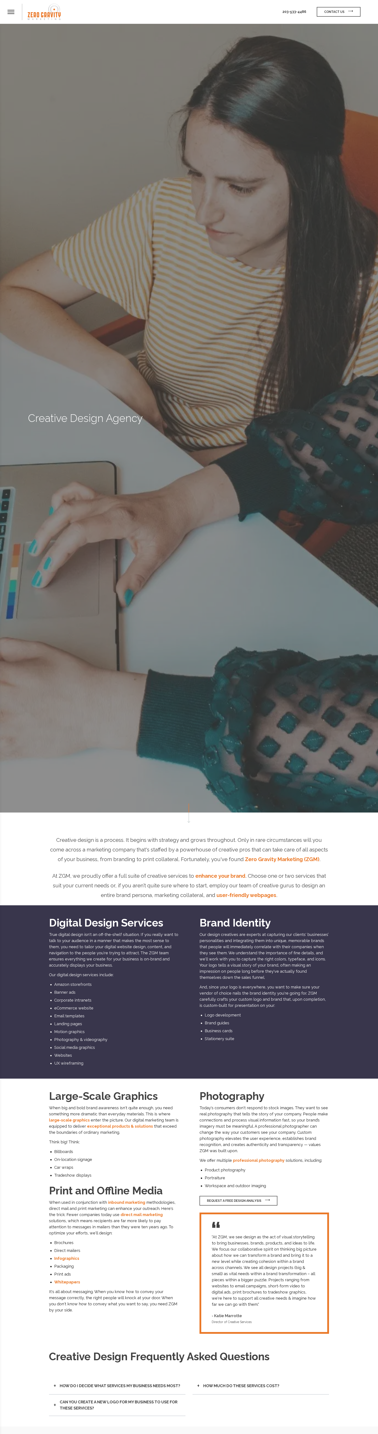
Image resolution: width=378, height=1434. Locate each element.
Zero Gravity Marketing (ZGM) (282, 859)
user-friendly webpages (246, 895)
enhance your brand (220, 876)
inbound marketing (126, 1202)
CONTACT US (334, 12)
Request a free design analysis (234, 1200)
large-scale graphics (69, 1120)
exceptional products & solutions (120, 1126)
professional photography (259, 1160)
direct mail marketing (142, 1214)
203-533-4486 (294, 12)
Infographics (66, 1258)
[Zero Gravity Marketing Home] (44, 12)
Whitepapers (67, 1282)
